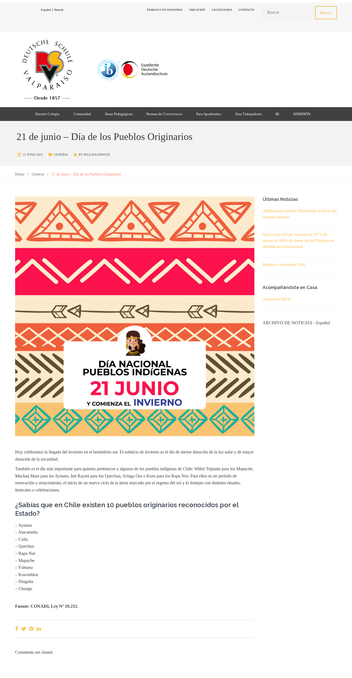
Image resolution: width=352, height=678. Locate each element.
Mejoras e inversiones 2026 (284, 265)
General (61, 154)
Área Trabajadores (248, 114)
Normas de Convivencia (164, 114)
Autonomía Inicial (277, 299)
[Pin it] (31, 629)
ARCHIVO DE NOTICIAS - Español (296, 322)
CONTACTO (246, 9)
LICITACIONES (222, 9)
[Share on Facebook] (16, 629)
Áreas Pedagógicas (119, 114)
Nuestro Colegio (47, 114)
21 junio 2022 (33, 154)
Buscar (326, 12)
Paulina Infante (97, 154)
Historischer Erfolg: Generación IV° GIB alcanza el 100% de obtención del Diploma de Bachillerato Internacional (298, 241)
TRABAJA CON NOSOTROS (165, 9)
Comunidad (82, 114)
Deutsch (59, 9)
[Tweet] (23, 629)
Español (46, 9)
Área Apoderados (208, 114)
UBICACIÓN (197, 9)
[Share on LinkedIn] (39, 629)
